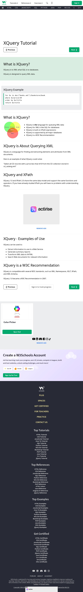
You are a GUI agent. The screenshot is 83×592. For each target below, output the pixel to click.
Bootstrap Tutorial (41, 450)
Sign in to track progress (41, 287)
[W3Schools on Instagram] (47, 339)
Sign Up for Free (11, 375)
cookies (36, 584)
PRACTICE (41, 416)
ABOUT (40, 576)
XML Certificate (41, 562)
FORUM (33, 576)
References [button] (25, 3)
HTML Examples (40, 503)
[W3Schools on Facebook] (44, 339)
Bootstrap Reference (40, 482)
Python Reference (40, 478)
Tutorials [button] (13, 3)
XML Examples (40, 525)
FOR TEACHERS (41, 411)
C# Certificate (41, 559)
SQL (35, 8)
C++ (79, 8)
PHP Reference (40, 484)
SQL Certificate (41, 547)
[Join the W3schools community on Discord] (40, 339)
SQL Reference (40, 475)
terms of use (70, 582)
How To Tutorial (41, 441)
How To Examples (40, 510)
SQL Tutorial (41, 443)
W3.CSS (67, 8)
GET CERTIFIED (41, 406)
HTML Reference (40, 469)
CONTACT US (41, 422)
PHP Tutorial (41, 452)
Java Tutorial (41, 454)
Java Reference (40, 488)
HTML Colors (40, 486)
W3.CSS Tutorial (41, 447)
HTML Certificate (41, 538)
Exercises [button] (38, 3)
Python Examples (40, 514)
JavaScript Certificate (41, 542)
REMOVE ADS (41, 228)
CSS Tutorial (41, 437)
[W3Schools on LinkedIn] (37, 339)
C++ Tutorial (41, 456)
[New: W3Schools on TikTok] (50, 339)
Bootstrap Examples (40, 519)
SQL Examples (40, 512)
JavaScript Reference (40, 473)
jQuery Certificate (41, 553)
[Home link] (4, 3)
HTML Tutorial (41, 434)
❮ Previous (10, 49)
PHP (59, 8)
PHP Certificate (41, 551)
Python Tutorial (41, 445)
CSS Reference (40, 471)
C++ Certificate (41, 557)
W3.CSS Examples (40, 516)
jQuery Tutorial (41, 458)
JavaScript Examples (40, 508)
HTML (9, 8)
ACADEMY (48, 576)
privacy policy (45, 584)
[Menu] (3, 8)
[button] (47, 3)
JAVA (52, 8)
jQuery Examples (40, 527)
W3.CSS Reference (40, 480)
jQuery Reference (40, 493)
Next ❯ (74, 49)
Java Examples (40, 523)
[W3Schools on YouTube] (33, 339)
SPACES (41, 400)
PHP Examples (40, 521)
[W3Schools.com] (41, 389)
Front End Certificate (41, 544)
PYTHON (44, 8)
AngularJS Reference (40, 491)
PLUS (41, 395)
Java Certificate (41, 555)
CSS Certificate (41, 540)
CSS (16, 8)
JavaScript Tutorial (41, 439)
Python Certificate (41, 549)
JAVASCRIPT (26, 8)
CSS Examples (40, 506)
